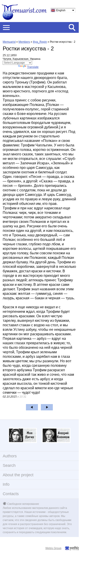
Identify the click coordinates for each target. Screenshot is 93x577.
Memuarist (9, 41)
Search (9, 465)
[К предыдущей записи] (32, 407)
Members (24, 41)
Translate (33, 67)
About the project (18, 475)
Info (6, 484)
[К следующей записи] (47, 407)
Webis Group (53, 548)
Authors (10, 456)
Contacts (11, 494)
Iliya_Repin (40, 41)
